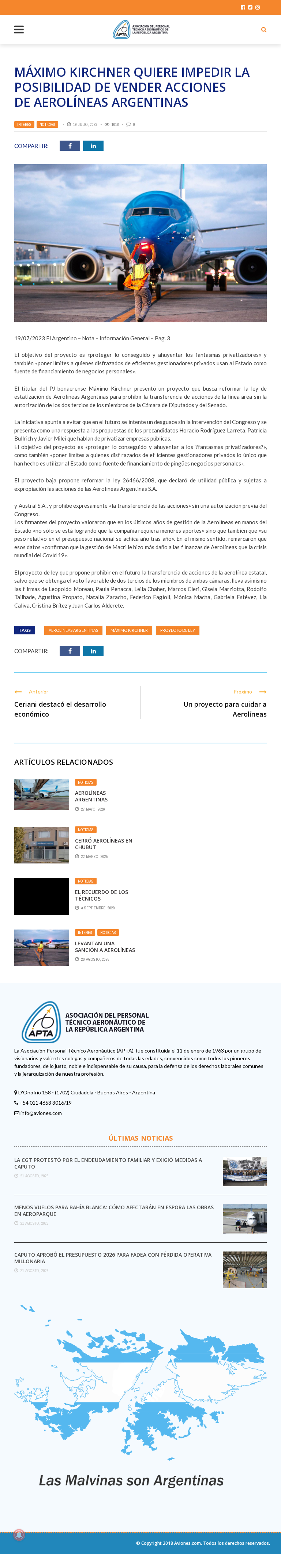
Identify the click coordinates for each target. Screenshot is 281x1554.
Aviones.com (187, 1543)
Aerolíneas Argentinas (73, 630)
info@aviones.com (41, 1113)
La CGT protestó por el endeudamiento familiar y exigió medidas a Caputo (108, 1163)
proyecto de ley (177, 630)
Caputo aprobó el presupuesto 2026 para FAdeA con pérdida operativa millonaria (112, 1258)
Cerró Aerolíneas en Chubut (103, 844)
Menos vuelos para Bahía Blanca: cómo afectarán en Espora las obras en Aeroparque (114, 1210)
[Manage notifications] (19, 1535)
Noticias (47, 124)
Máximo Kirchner (129, 630)
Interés (24, 124)
